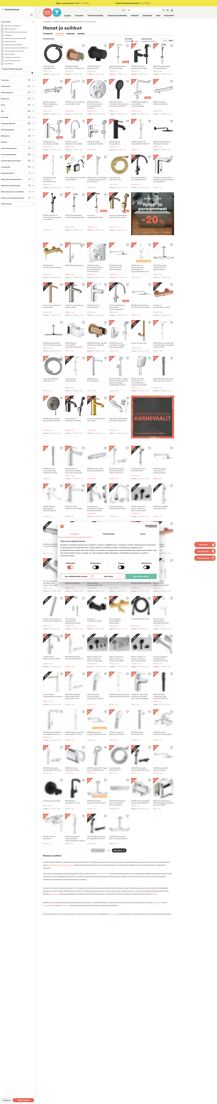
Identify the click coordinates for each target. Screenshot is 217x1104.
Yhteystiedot (169, 15)
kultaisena (65, 905)
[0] (168, 10)
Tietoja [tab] (142, 534)
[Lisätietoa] (32, 73)
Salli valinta (108, 576)
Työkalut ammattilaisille (117, 15)
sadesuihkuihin (102, 874)
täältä (154, 894)
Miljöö (171, 40)
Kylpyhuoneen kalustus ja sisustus (71, 22)
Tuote (165, 40)
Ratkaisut (135, 15)
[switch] (96, 567)
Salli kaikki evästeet (141, 576)
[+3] (75, 53)
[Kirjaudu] (172, 10)
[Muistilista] (164, 10)
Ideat (158, 15)
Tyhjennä (7, 1100)
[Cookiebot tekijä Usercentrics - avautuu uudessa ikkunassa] (147, 526)
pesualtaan (54, 894)
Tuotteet (67, 15)
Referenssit (147, 15)
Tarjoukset (79, 15)
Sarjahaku (71, 33)
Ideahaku (81, 33)
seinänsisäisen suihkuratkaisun (60, 865)
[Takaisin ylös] (214, 1101)
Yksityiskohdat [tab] (108, 534)
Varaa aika (114, 914)
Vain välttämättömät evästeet (76, 576)
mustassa (157, 902)
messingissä (48, 905)
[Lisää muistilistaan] (61, 45)
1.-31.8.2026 (72, 3)
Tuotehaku (59, 33)
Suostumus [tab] (74, 534)
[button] (205, 558)
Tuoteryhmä (48, 33)
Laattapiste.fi (47, 22)
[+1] (53, 53)
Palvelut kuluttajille (95, 15)
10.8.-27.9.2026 (133, 3)
